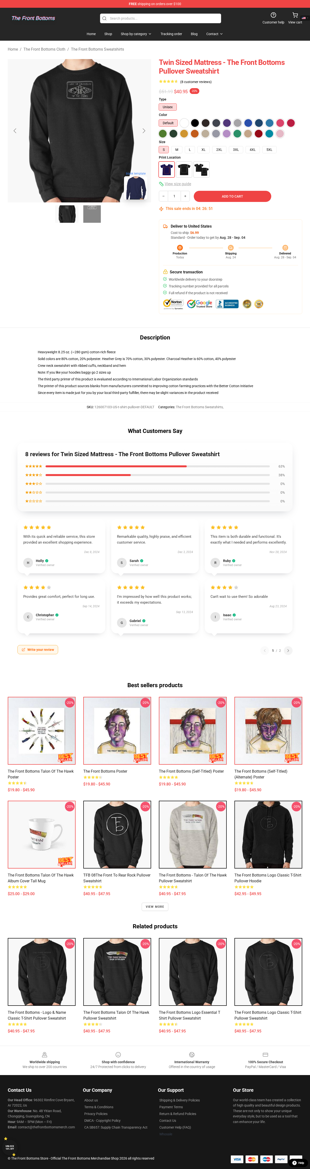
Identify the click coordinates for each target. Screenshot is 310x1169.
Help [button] (301, 1163)
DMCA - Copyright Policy (102, 1121)
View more (155, 906)
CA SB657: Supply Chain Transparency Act (115, 1127)
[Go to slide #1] (66, 214)
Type (162, 99)
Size (162, 142)
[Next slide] (144, 131)
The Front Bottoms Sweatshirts (97, 49)
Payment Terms (171, 1107)
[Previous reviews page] (264, 650)
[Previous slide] (15, 131)
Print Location (170, 157)
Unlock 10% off (10, 1147)
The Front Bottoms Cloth (44, 49)
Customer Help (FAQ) (175, 1127)
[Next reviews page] (288, 650)
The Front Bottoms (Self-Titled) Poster (191, 771)
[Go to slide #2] (92, 214)
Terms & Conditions (98, 1107)
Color (163, 115)
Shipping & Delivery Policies (179, 1100)
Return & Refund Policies (177, 1114)
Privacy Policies (96, 1114)
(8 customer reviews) (196, 82)
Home (13, 49)
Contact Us (167, 1121)
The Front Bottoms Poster (105, 771)
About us (91, 1100)
